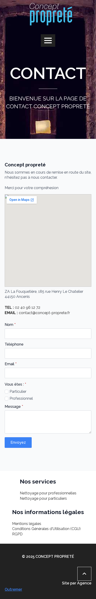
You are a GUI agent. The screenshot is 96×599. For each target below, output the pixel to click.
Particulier (18, 391)
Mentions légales (26, 523)
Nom (10, 325)
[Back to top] (84, 574)
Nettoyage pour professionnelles (48, 493)
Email (11, 364)
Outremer (13, 589)
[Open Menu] (48, 40)
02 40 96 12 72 (27, 307)
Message (14, 407)
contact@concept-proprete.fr (44, 313)
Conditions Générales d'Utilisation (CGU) (46, 529)
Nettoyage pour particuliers (43, 498)
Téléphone (14, 344)
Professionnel (21, 398)
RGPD (17, 534)
